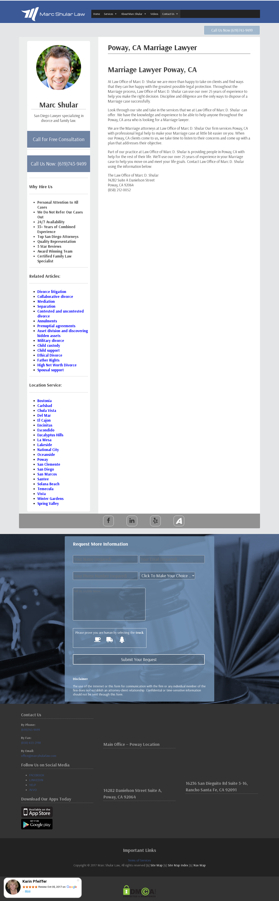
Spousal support (50, 369)
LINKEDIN (36, 780)
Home (96, 14)
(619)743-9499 (30, 729)
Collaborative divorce (55, 296)
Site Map (157, 865)
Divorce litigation (51, 291)
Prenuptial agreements (56, 325)
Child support (48, 350)
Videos (154, 14)
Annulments (47, 320)
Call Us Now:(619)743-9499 (232, 30)
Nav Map (199, 865)
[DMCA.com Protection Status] (139, 891)
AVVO (33, 790)
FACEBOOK (36, 775)
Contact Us (168, 14)
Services (108, 14)
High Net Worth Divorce (57, 365)
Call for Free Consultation (59, 139)
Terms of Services (139, 860)
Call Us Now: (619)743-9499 (58, 164)
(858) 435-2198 (31, 743)
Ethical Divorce (49, 355)
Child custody (48, 345)
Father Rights (48, 360)
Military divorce (50, 340)
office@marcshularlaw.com (38, 756)
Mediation (46, 301)
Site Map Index (178, 865)
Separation (46, 306)
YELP (32, 785)
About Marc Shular (131, 14)
